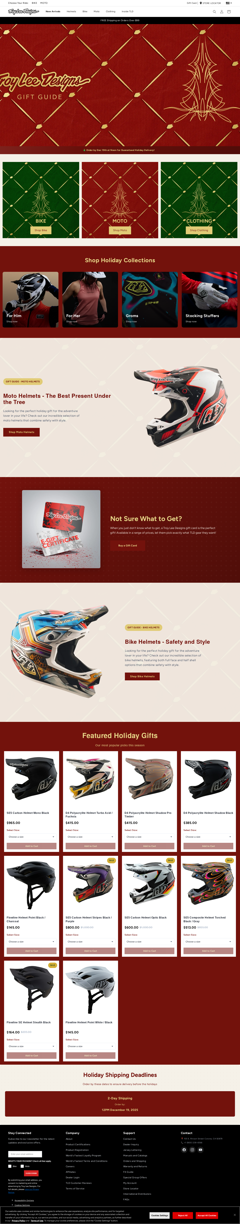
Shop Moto (120, 230)
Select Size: (13, 830)
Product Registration (77, 1150)
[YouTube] (200, 1150)
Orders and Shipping (134, 1161)
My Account (130, 1183)
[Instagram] (192, 1150)
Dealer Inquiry (131, 1144)
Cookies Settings (22, 1205)
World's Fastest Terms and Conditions (87, 1161)
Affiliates (71, 1172)
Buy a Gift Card (127, 545)
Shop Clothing (199, 230)
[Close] (234, 1214)
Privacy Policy (18, 1220)
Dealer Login (73, 1177)
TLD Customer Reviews (79, 1183)
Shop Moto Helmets (21, 432)
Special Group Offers (135, 1177)
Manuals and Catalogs (135, 1155)
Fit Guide (128, 1172)
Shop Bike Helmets (142, 676)
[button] (54, 11)
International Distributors (137, 1194)
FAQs (126, 1199)
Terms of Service (75, 1188)
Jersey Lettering (132, 1150)
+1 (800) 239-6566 (193, 1142)
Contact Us (129, 1139)
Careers (70, 1166)
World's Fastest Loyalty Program (83, 1155)
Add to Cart (31, 846)
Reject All (182, 1215)
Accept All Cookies (207, 1215)
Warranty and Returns (135, 1166)
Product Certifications (78, 1144)
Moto (44, 3)
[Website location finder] (229, 3)
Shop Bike (41, 230)
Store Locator (212, 3)
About (69, 1139)
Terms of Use (37, 1220)
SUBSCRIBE (31, 1173)
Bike (34, 3)
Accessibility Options (24, 1200)
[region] (120, 1215)
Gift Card (192, 3)
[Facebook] (184, 1150)
